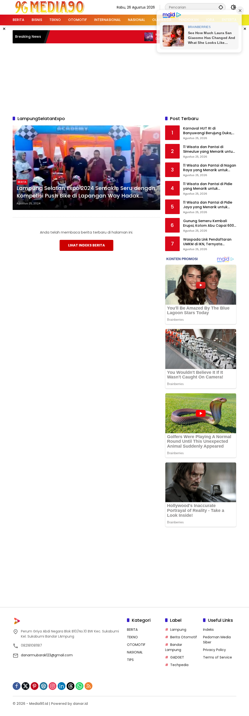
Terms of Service (217, 657)
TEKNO (132, 637)
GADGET (177, 657)
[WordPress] (43, 686)
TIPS (130, 659)
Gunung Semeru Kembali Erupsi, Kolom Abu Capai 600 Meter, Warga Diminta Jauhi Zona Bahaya (208, 223)
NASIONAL (135, 652)
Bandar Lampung (173, 647)
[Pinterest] (34, 686)
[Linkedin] (61, 686)
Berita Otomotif (183, 637)
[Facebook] (16, 686)
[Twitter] (25, 686)
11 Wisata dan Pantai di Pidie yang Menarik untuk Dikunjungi (207, 186)
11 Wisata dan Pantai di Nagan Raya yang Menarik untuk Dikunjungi (209, 168)
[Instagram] (52, 686)
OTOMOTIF (136, 644)
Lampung (178, 629)
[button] (221, 7)
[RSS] (88, 686)
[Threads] (70, 686)
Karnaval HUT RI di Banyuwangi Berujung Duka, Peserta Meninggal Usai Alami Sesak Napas (209, 131)
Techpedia (179, 664)
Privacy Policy (214, 649)
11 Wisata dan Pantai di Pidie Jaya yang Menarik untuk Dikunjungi (207, 205)
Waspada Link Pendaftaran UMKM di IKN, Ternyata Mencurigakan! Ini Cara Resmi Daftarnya (209, 242)
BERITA (22, 182)
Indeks (208, 629)
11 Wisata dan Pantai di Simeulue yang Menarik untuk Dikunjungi (209, 149)
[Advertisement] (131, 78)
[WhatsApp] (79, 686)
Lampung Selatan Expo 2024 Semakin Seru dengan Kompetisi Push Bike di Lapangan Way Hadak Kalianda (86, 192)
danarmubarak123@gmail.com (47, 655)
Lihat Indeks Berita (86, 245)
